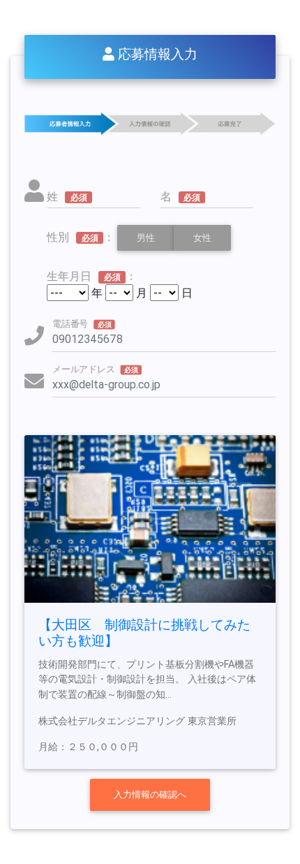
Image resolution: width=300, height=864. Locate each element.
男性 (146, 238)
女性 (202, 238)
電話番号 (81, 324)
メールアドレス (95, 369)
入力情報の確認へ (150, 794)
